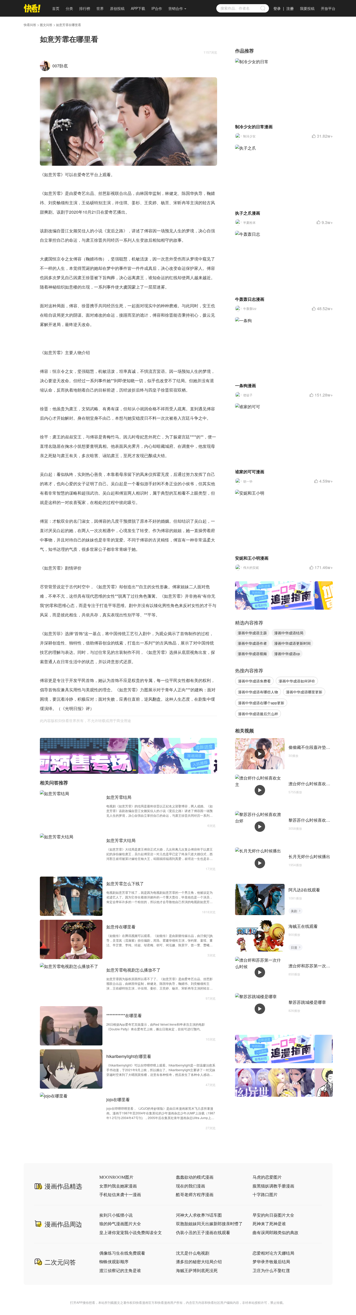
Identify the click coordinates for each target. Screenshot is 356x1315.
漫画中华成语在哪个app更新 (261, 703)
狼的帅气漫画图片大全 (120, 1224)
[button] (123, 770)
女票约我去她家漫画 (118, 1186)
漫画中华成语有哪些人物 (258, 692)
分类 (69, 8)
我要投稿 (307, 8)
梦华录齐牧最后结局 (271, 1262)
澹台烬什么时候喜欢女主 (311, 784)
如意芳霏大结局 (121, 840)
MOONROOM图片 (116, 1177)
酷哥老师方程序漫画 (194, 1194)
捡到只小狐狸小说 (116, 1215)
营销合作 (175, 8)
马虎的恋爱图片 (267, 1177)
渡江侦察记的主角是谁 (120, 1270)
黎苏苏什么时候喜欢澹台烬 (314, 820)
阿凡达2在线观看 (304, 890)
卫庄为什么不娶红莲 (271, 1270)
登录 (277, 8)
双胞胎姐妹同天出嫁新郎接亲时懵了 (209, 1224)
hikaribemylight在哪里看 (128, 1056)
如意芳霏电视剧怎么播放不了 (133, 970)
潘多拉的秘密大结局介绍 (199, 1262)
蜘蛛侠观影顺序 (113, 1262)
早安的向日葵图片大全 (273, 1215)
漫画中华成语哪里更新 (304, 692)
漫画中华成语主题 (252, 633)
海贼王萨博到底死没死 (197, 1270)
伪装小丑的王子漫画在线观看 (203, 1232)
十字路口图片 (265, 1194)
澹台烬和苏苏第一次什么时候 (316, 966)
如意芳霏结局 (118, 797)
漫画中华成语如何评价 (297, 681)
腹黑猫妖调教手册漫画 (273, 1186)
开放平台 (328, 8)
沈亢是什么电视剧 (192, 1253)
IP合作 (156, 8)
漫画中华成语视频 (252, 653)
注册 (290, 8)
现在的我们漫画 (190, 1186)
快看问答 (30, 24)
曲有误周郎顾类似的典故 (275, 1232)
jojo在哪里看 (118, 1099)
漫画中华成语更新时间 (292, 643)
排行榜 (84, 8)
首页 (55, 8)
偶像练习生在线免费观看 (122, 1253)
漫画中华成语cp (287, 653)
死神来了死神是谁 (269, 1224)
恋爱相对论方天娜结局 (273, 1253)
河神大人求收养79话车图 (199, 1215)
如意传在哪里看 (121, 927)
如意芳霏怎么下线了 (125, 883)
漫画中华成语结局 (288, 633)
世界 (100, 8)
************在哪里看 (124, 1015)
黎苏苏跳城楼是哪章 (307, 1002)
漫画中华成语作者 (252, 643)
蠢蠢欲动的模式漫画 (194, 1177)
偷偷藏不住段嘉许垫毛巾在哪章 (318, 747)
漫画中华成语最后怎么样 (258, 714)
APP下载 (138, 8)
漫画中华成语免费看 (254, 681)
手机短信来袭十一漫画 (120, 1194)
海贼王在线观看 (303, 926)
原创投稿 (117, 8)
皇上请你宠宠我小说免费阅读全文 (130, 1232)
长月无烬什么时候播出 (309, 856)
